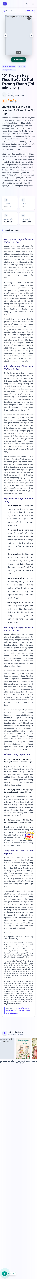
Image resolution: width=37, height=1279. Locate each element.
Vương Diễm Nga (16, 95)
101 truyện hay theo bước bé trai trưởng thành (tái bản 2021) (19, 1010)
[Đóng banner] (33, 831)
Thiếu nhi (21, 66)
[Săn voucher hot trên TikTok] (29, 835)
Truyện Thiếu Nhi (8, 70)
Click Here (11, 1273)
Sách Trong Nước (9, 66)
